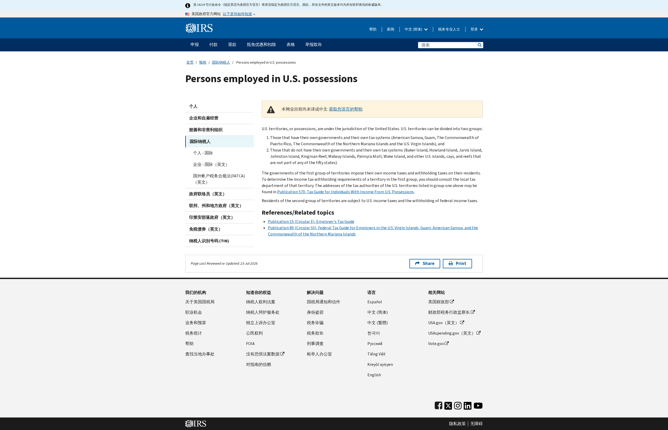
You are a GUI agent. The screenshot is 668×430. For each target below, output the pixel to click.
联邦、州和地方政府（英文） (216, 205)
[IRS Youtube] (478, 404)
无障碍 (476, 423)
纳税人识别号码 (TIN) (209, 241)
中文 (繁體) (377, 322)
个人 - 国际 (203, 153)
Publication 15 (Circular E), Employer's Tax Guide (311, 221)
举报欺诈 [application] (313, 44)
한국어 (373, 333)
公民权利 (254, 333)
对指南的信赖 (258, 364)
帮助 (373, 29)
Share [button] (428, 264)
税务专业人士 (449, 29)
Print (461, 264)
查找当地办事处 (199, 354)
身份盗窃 (315, 312)
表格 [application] (291, 44)
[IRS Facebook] (438, 404)
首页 (190, 62)
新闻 (390, 29)
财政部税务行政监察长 (449, 312)
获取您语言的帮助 (345, 109)
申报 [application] (194, 44)
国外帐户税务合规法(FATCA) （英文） (219, 179)
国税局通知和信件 (323, 302)
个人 (193, 106)
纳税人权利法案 (260, 302)
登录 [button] (474, 29)
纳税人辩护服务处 (262, 312)
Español (374, 302)
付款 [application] (213, 44)
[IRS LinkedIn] (468, 404)
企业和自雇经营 (203, 118)
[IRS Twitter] (448, 404)
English (374, 375)
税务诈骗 (315, 322)
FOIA (250, 343)
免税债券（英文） (206, 229)
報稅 (202, 62)
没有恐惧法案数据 (262, 354)
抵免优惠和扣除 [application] (261, 44)
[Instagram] (458, 404)
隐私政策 (457, 423)
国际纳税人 (221, 62)
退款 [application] (232, 44)
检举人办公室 (319, 354)
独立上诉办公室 (260, 322)
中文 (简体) (414, 29)
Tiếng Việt (376, 354)
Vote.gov (436, 343)
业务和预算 (195, 322)
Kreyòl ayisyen (380, 364)
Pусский (374, 343)
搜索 (479, 45)
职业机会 (193, 312)
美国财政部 (438, 302)
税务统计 (193, 333)
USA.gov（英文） (443, 322)
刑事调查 (315, 343)
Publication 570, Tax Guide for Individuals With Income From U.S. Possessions (345, 192)
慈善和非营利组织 (206, 129)
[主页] (199, 25)
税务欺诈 (315, 333)
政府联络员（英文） (208, 194)
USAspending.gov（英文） (452, 333)
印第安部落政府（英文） (212, 217)
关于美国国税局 (199, 302)
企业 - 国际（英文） (211, 164)
